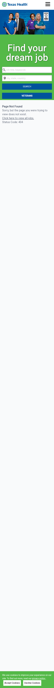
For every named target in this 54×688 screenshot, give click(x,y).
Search (27, 86)
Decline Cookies (32, 683)
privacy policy (39, 678)
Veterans (27, 95)
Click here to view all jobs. (18, 118)
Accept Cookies (12, 683)
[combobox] (27, 70)
